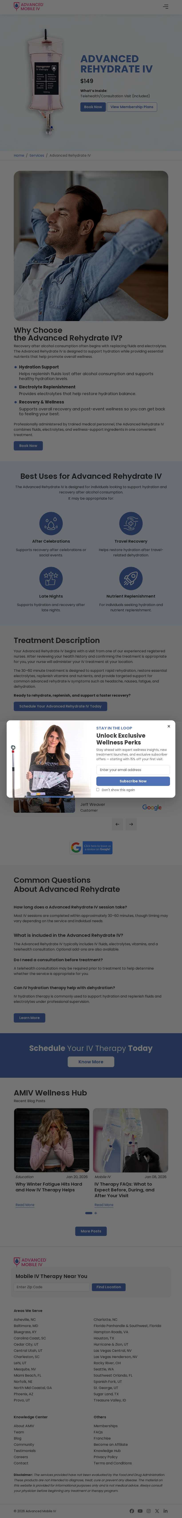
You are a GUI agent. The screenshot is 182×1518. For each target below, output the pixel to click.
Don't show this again (118, 790)
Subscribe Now (133, 781)
